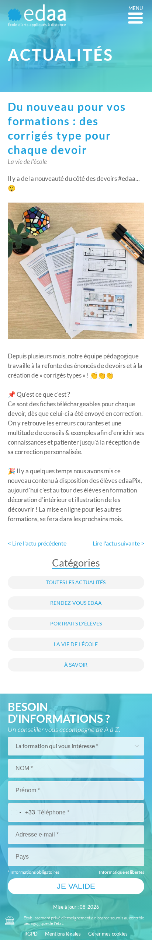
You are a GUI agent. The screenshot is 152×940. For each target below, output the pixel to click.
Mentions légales (63, 933)
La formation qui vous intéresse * (56, 746)
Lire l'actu (118, 543)
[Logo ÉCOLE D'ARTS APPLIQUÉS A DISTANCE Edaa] (36, 15)
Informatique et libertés (121, 872)
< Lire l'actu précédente (37, 543)
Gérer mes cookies (108, 933)
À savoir (75, 665)
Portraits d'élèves (76, 624)
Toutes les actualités (76, 582)
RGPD (31, 933)
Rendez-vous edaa (76, 603)
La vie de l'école (76, 644)
